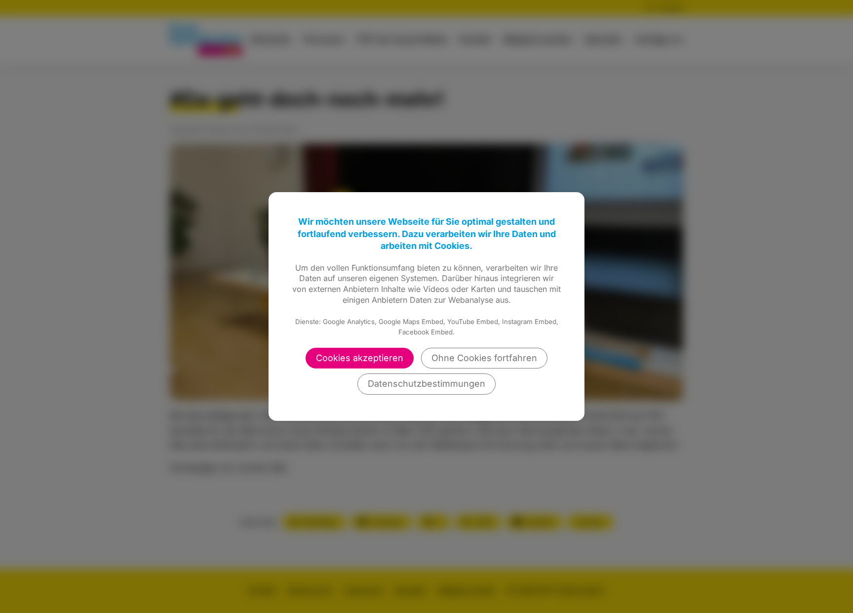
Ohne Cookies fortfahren (484, 358)
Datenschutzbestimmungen (426, 383)
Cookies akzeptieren (359, 358)
